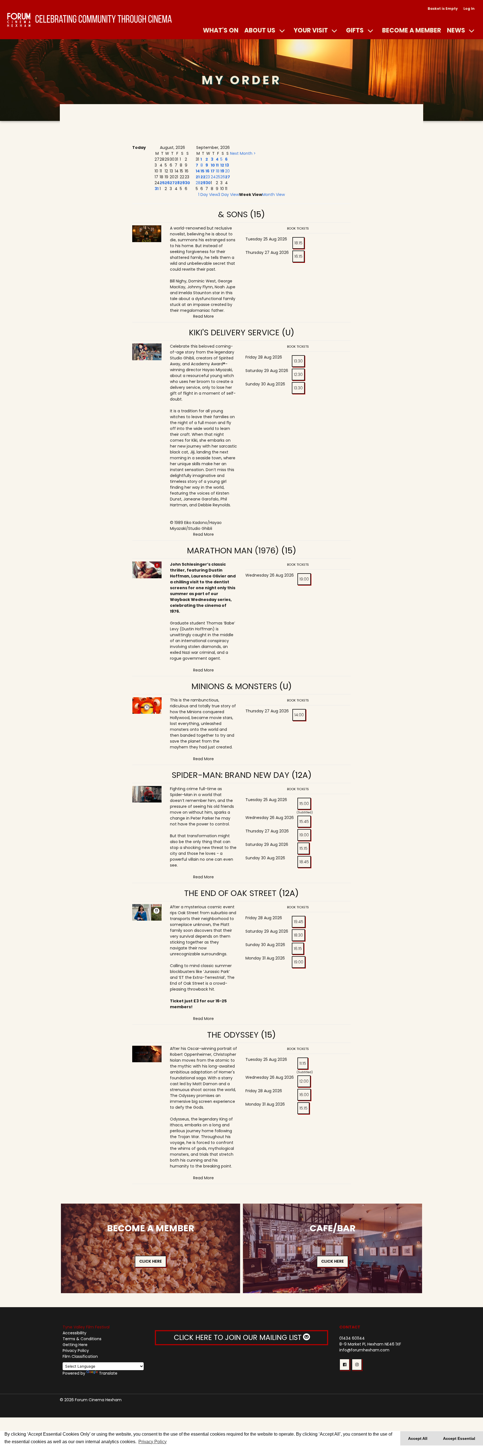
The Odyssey (233, 1034)
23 (207, 177)
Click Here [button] (150, 1261)
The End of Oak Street (230, 893)
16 (207, 171)
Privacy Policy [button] (152, 1441)
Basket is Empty (443, 8)
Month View (273, 194)
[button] (344, 1364)
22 (202, 177)
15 (202, 171)
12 (222, 165)
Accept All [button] (417, 1438)
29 (182, 183)
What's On (220, 30)
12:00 (304, 1081)
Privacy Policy (76, 1350)
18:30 (298, 935)
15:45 (304, 821)
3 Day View (228, 194)
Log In (469, 8)
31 (156, 188)
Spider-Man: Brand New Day (230, 775)
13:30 (298, 361)
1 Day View (208, 194)
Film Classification (80, 1356)
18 (217, 171)
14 (198, 171)
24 (213, 177)
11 (217, 165)
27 (172, 183)
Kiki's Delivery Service (235, 332)
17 (213, 171)
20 (227, 171)
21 (198, 177)
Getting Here (75, 1344)
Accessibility (74, 1333)
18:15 (298, 243)
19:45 (298, 922)
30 (187, 183)
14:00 (299, 715)
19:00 (304, 579)
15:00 (304, 803)
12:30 (298, 374)
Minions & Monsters (234, 686)
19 (222, 171)
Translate (108, 1373)
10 (213, 165)
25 (162, 183)
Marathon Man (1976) (233, 550)
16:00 (304, 1095)
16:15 (298, 256)
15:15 (303, 848)
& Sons (233, 214)
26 (167, 183)
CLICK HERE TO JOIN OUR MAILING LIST (239, 1337)
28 (177, 183)
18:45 (304, 862)
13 (227, 165)
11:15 (302, 1063)
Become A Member (411, 30)
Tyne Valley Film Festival (86, 1327)
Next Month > (243, 153)
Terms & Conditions (82, 1339)
